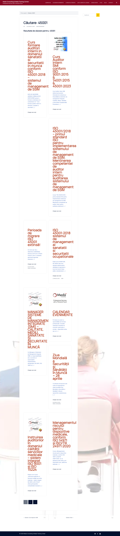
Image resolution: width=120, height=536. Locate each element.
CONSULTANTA (94, 2)
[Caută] (98, 15)
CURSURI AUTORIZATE (70, 2)
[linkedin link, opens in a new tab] (100, 533)
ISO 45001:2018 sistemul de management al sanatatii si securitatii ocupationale (63, 243)
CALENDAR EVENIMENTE (58, 2)
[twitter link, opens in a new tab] (97, 533)
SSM (62, 278)
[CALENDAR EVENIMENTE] (60, 299)
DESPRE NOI (48, 2)
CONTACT (111, 2)
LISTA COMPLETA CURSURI (83, 2)
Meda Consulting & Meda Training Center (16, 2)
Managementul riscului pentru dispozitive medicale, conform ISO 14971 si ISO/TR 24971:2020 (64, 434)
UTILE (101, 2)
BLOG (105, 2)
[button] (116, 2)
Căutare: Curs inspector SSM (31, 517)
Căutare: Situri (69, 517)
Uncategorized (40, 26)
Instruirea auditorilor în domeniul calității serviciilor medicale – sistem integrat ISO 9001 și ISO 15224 (36, 453)
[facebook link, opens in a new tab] (95, 533)
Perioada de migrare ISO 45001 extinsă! (35, 237)
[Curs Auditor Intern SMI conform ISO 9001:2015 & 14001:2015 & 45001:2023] (60, 43)
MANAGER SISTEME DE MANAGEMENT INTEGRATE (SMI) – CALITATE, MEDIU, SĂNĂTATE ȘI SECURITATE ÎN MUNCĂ (39, 329)
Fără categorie (32, 268)
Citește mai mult (32, 112)
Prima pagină (24, 13)
